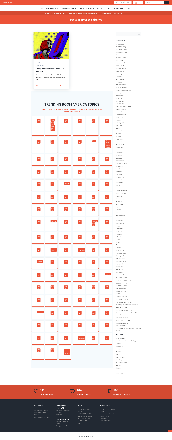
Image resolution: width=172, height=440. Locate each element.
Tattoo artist (119, 229)
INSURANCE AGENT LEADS (124, 302)
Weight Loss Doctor (52, 128)
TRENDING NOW (118, 8)
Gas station (119, 120)
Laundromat (119, 204)
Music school (119, 55)
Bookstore (119, 169)
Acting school (119, 60)
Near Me (39, 120)
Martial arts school (121, 57)
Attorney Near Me (121, 288)
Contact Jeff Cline (120, 13)
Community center (121, 131)
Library (118, 128)
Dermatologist (120, 269)
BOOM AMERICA (106, 13)
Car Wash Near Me (121, 296)
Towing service (120, 182)
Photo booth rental (121, 87)
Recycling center (120, 123)
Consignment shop (121, 163)
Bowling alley (119, 147)
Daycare (118, 226)
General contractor (121, 191)
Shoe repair (119, 201)
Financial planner (120, 215)
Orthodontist (119, 267)
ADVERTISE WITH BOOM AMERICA (55, 13)
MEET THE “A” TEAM (103, 8)
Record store (119, 152)
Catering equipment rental (123, 90)
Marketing (94, 221)
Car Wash (93, 312)
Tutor (117, 218)
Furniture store (120, 161)
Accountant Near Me (122, 275)
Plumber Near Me (121, 291)
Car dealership (120, 177)
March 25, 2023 (40, 65)
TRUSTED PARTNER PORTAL (49, 8)
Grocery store (120, 117)
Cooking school (120, 63)
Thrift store (119, 171)
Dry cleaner (119, 207)
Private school (120, 223)
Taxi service (119, 82)
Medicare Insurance (67, 352)
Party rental (119, 98)
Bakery (118, 239)
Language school (121, 68)
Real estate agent (121, 261)
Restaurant (119, 234)
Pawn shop (119, 174)
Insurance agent (120, 258)
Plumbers (67, 183)
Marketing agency (121, 47)
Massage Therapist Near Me (124, 280)
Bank (117, 212)
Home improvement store (123, 106)
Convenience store (121, 114)
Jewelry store (119, 158)
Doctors (53, 120)
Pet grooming (120, 250)
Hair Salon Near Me (121, 286)
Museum (118, 133)
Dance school (120, 66)
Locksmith (119, 196)
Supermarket (119, 112)
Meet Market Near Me (122, 299)
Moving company (121, 253)
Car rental (118, 209)
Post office (119, 125)
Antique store (119, 166)
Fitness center (120, 144)
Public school (119, 220)
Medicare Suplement (122, 277)
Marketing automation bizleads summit (127, 305)
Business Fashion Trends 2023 (124, 310)
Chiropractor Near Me (122, 323)
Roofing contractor (121, 193)
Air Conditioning (81, 249)
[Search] (139, 34)
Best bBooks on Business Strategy (108, 144)
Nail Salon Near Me (121, 283)
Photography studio (121, 52)
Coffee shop (119, 237)
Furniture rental (120, 101)
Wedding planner (120, 93)
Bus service (119, 76)
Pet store (118, 248)
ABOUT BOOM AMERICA (69, 8)
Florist (117, 245)
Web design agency (121, 49)
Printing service (120, 44)
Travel (93, 140)
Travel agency (120, 71)
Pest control (119, 264)
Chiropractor (40, 312)
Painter (118, 185)
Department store (121, 109)
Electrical (108, 274)
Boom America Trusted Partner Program (83, 13)
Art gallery (118, 136)
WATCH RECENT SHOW (87, 8)
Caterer (118, 242)
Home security (120, 199)
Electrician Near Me (121, 307)
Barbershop (119, 231)
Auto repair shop (120, 180)
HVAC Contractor (121, 294)
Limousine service (121, 85)
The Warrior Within (121, 326)
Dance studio (119, 139)
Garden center (120, 104)
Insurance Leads (53, 249)
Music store (119, 155)
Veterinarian (119, 272)
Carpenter (118, 188)
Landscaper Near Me (122, 317)
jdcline (39, 63)
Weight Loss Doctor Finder (123, 320)
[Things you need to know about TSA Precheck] (51, 45)
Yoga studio (119, 142)
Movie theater (120, 150)
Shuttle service (120, 79)
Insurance (53, 221)
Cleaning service (120, 256)
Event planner (120, 95)
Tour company (120, 74)
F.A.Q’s (129, 8)
